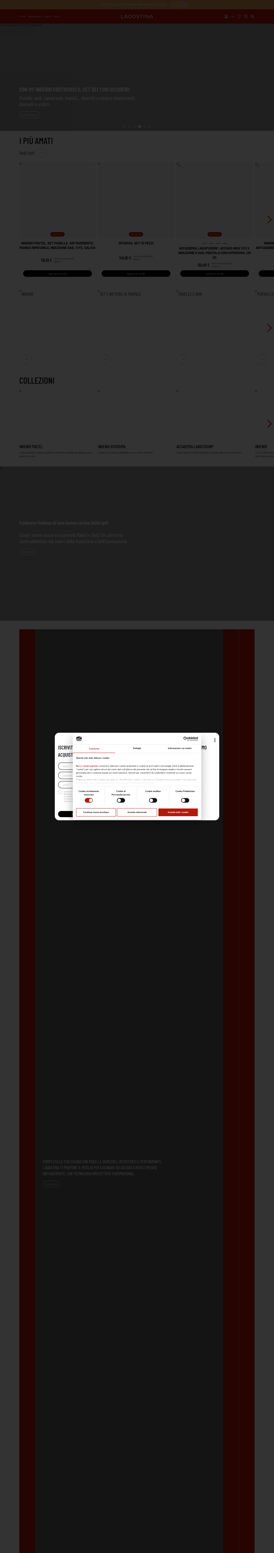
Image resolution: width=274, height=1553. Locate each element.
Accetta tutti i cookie (178, 812)
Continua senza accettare (96, 812)
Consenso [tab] (94, 748)
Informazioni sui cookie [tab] (180, 748)
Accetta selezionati (137, 812)
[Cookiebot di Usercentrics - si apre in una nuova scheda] (185, 739)
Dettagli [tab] (137, 748)
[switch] (121, 800)
